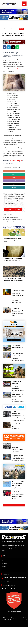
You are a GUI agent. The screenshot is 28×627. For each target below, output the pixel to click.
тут (17, 221)
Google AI (14, 177)
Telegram (19, 160)
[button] (4, 47)
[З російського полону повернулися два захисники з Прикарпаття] (7, 355)
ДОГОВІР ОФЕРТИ (6, 619)
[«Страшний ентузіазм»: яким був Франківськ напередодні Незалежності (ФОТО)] (7, 446)
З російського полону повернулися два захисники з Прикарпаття (17, 356)
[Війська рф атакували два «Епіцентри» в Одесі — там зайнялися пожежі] (7, 457)
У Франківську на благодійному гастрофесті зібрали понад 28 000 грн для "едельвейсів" (17, 385)
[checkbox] (25, 619)
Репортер (12, 160)
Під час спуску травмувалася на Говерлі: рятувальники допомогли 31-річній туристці (18, 494)
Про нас (4, 566)
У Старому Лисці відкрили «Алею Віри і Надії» (17, 347)
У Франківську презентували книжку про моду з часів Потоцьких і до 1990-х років (17, 312)
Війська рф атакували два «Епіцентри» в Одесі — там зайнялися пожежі (18, 456)
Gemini (14, 180)
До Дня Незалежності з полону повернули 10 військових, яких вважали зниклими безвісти (17, 396)
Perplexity (14, 187)
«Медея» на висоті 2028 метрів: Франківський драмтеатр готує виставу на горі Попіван (18, 484)
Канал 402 (5, 570)
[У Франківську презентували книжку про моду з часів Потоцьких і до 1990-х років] (7, 310)
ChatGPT (14, 174)
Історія (21, 28)
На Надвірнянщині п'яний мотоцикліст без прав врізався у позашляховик (18, 425)
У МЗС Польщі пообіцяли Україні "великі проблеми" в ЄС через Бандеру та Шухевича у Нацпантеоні (18, 415)
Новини (4, 563)
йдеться (18, 68)
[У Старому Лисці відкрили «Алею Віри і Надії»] (7, 348)
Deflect (19, 611)
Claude (14, 171)
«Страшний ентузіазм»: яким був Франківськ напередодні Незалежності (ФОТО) (18, 446)
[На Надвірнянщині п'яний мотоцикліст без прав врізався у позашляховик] (7, 425)
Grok (14, 184)
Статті (4, 560)
